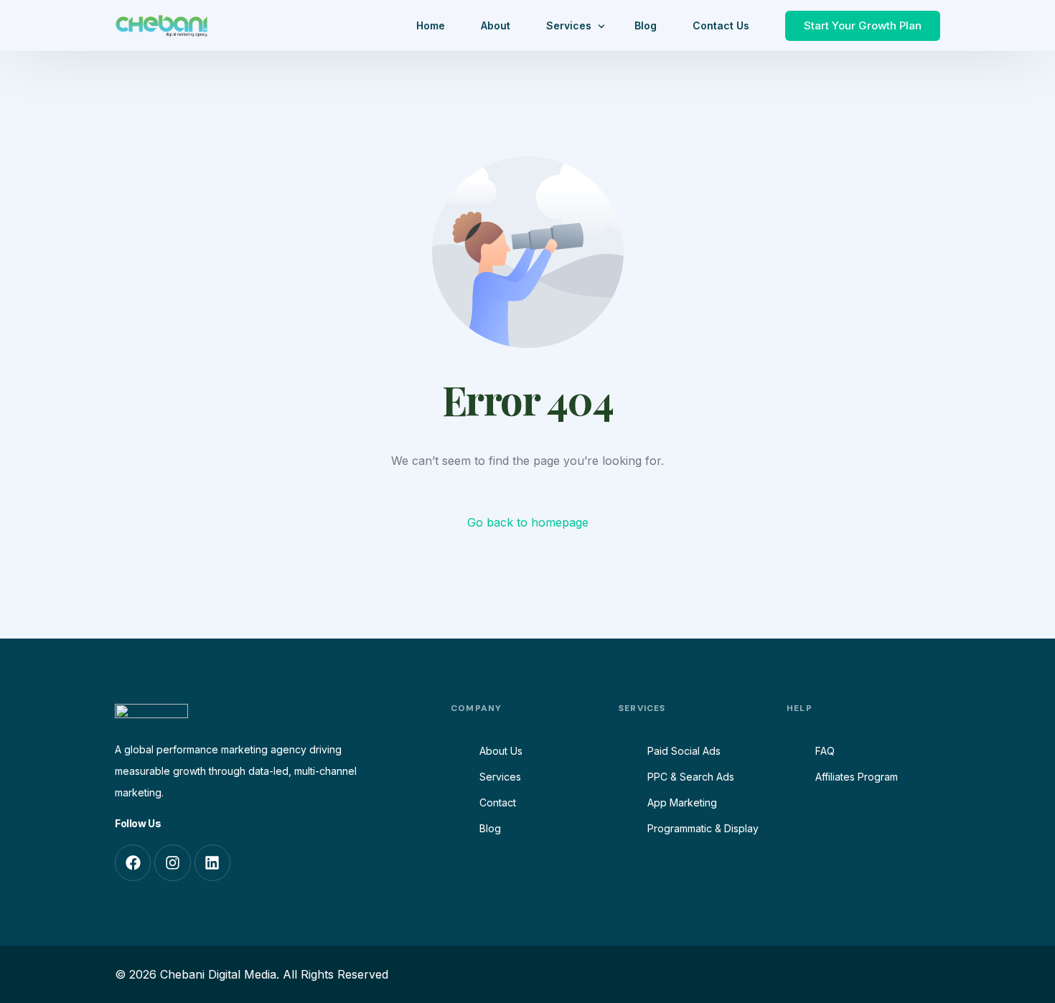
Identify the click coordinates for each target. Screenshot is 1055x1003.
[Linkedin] (212, 862)
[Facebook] (133, 862)
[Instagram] (172, 862)
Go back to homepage (528, 522)
